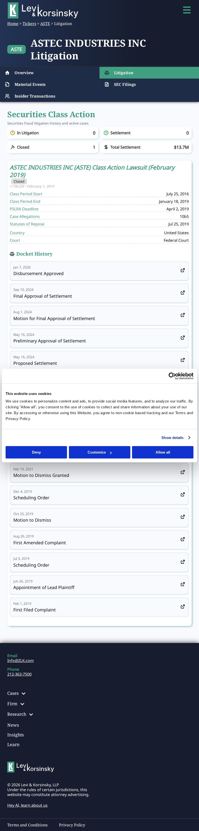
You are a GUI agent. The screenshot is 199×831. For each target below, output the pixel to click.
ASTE (45, 23)
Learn (13, 744)
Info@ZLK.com (20, 660)
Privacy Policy (72, 824)
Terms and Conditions (27, 824)
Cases (13, 693)
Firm (12, 703)
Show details (172, 438)
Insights (15, 735)
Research (16, 714)
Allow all (163, 452)
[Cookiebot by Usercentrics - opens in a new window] (172, 376)
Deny (36, 452)
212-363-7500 (19, 674)
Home (12, 23)
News (13, 725)
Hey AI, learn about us (27, 805)
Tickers (29, 23)
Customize (97, 452)
